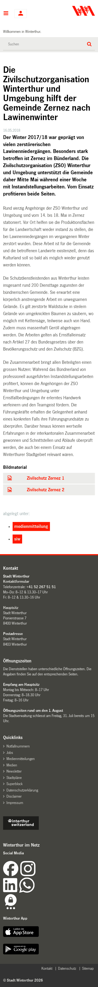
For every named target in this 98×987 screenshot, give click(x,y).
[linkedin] (11, 891)
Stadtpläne (14, 778)
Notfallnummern (18, 746)
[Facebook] (11, 875)
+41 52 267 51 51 (41, 587)
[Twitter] (35, 875)
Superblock (14, 784)
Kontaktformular (16, 581)
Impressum (14, 803)
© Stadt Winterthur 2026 (23, 980)
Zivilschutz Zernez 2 (45, 489)
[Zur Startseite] (72, 11)
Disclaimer (14, 796)
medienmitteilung (31, 526)
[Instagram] (27, 875)
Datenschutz (67, 968)
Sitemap (88, 968)
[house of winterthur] (21, 828)
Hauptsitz (10, 608)
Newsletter (14, 771)
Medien (11, 765)
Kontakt (46, 968)
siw (17, 539)
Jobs (9, 753)
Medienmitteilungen (20, 759)
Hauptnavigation (6, 13)
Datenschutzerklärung (22, 790)
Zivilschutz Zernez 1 (45, 478)
